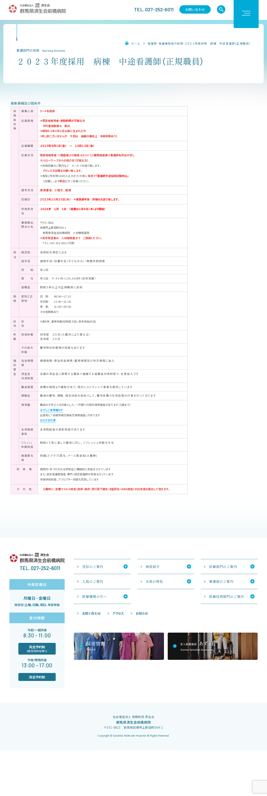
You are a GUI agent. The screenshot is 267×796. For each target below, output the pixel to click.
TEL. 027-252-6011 (154, 9)
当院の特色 (154, 581)
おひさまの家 (48, 420)
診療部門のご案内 (223, 566)
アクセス (118, 613)
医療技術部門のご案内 (226, 596)
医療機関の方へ (94, 596)
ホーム (135, 43)
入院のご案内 (92, 581)
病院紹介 (153, 566)
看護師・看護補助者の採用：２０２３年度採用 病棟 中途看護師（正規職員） (199, 43)
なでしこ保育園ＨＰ (51, 410)
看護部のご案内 (221, 581)
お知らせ (142, 613)
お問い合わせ (195, 9)
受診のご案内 (92, 566)
